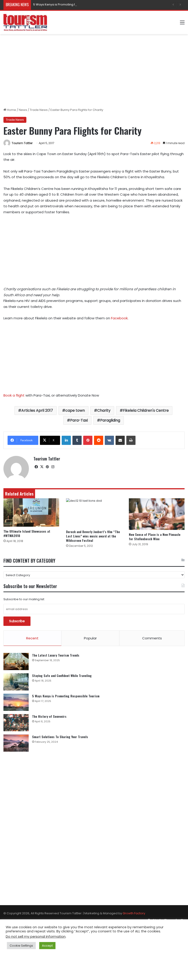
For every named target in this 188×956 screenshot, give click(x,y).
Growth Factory (134, 913)
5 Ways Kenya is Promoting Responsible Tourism (69, 4)
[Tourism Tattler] (25, 22)
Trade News (39, 110)
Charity (104, 410)
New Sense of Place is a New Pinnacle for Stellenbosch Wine (154, 536)
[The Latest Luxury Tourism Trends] (16, 661)
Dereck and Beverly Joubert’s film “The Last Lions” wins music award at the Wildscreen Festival (93, 536)
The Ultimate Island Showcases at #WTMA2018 (26, 533)
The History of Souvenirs (49, 716)
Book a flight (14, 395)
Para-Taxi (79, 420)
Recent (32, 638)
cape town (75, 410)
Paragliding (110, 420)
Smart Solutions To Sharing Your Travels (60, 736)
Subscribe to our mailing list (23, 599)
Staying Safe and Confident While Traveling (62, 675)
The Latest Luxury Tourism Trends (55, 655)
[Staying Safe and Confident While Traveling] (16, 681)
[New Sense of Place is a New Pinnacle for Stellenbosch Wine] (157, 514)
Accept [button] (47, 945)
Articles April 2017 (37, 410)
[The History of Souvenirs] (16, 722)
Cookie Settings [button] (21, 945)
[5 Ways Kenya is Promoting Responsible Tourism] (16, 702)
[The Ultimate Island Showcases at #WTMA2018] (31, 512)
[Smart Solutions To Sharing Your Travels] (16, 743)
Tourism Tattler (22, 143)
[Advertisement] (94, 71)
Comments (152, 638)
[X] (41, 467)
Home (11, 110)
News (23, 110)
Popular (90, 638)
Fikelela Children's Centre (146, 410)
